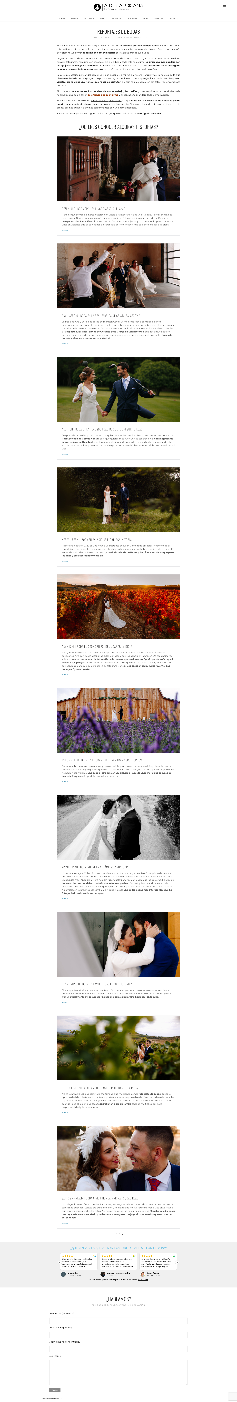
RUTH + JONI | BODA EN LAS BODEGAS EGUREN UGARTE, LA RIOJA (100, 1088)
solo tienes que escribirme (103, 95)
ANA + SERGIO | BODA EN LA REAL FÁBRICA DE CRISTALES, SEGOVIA (101, 315)
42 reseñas (143, 1279)
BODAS (62, 18)
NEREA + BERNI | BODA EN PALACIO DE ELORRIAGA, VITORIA (97, 539)
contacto (173, 18)
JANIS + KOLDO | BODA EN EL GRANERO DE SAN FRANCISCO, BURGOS (102, 760)
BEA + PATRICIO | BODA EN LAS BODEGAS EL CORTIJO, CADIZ (97, 984)
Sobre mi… (117, 18)
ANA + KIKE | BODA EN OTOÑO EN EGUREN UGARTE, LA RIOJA (97, 646)
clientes (158, 18)
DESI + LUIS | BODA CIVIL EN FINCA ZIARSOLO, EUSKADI (94, 208)
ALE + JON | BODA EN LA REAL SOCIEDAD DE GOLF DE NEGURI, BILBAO (102, 429)
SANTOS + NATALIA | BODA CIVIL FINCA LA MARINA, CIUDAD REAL (100, 1198)
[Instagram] (16, 5)
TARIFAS (146, 18)
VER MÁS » (65, 230)
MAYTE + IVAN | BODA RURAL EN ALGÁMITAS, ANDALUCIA (95, 867)
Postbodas (90, 18)
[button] (177, 1262)
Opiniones (132, 18)
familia (104, 18)
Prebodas (74, 18)
